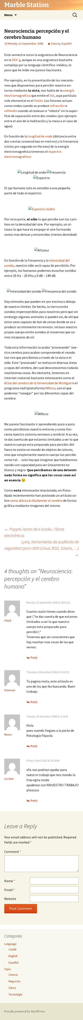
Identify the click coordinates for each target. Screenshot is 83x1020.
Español (67, 43)
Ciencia (55, 43)
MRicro (50, 388)
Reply (34, 657)
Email (9, 890)
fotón (38, 100)
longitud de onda (40, 136)
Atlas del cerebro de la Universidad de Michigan (38, 383)
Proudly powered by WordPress (24, 1011)
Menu (8, 15)
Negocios (15, 981)
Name (9, 881)
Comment (12, 851)
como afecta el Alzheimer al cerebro (36, 500)
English (13, 956)
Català (12, 949)
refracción (57, 106)
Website (10, 899)
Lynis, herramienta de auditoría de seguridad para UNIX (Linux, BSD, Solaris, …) (41, 548)
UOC (15, 60)
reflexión (10, 111)
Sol (52, 95)
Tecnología (15, 994)
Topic (7, 969)
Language (10, 944)
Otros (12, 988)
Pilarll (7, 620)
